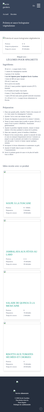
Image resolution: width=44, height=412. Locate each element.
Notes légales (22, 402)
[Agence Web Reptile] (40, 408)
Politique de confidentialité (22, 404)
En (34, 6)
